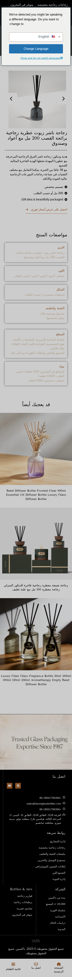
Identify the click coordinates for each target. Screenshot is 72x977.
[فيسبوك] (18, 786)
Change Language (36, 48)
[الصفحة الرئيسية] (59, 964)
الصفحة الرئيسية (59, 969)
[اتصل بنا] (36, 964)
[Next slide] (63, 98)
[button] (13, 964)
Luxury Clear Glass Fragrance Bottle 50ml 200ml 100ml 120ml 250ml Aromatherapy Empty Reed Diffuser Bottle (36, 680)
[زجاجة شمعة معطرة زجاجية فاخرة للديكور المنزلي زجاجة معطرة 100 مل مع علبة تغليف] (36, 544)
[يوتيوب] (10, 786)
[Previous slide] (11, 98)
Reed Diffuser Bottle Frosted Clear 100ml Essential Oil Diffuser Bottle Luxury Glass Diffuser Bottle (36, 495)
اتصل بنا (36, 967)
